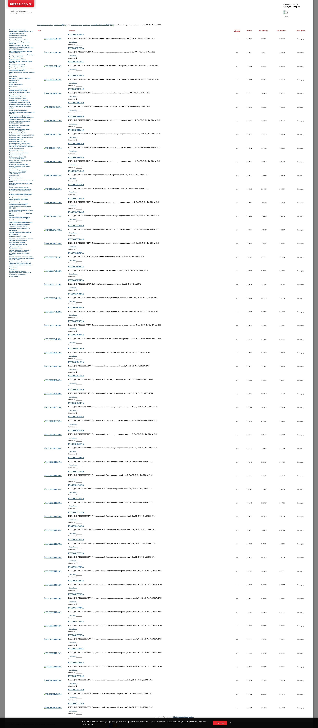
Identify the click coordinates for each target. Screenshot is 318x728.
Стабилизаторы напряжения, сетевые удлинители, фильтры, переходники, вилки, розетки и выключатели (21, 194)
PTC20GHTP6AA (76, 635)
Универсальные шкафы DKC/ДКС (20, 119)
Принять (220, 723)
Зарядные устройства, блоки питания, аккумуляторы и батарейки (21, 239)
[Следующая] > (179, 717)
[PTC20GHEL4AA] (53, 394)
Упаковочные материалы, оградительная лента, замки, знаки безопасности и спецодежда (20, 272)
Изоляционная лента (15, 248)
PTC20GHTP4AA (76, 608)
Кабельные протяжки (16, 177)
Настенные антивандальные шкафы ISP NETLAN (22, 112)
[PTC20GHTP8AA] (52, 667)
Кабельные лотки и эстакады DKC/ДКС (22, 135)
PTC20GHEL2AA (76, 362)
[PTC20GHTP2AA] (52, 585)
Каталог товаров (21, 16)
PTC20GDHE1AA (76, 89)
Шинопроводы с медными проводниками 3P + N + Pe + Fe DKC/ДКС (91, 25)
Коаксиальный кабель (16, 155)
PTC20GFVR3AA (76, 321)
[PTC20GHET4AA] (53, 448)
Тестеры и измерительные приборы (20, 232)
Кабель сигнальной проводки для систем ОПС (19, 167)
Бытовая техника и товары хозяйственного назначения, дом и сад (21, 30)
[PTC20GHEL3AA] (53, 380)
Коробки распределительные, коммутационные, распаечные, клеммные (19, 199)
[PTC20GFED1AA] (52, 257)
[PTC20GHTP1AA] (52, 571)
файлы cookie (99, 722)
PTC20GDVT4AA (76, 239)
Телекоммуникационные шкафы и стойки (20, 107)
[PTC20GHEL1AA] (53, 353)
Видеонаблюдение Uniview (17, 59)
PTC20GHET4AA (76, 444)
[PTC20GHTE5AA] (53, 517)
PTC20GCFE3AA (76, 62)
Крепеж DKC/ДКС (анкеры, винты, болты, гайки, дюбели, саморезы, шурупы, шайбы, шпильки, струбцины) (21, 145)
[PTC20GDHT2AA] (53, 134)
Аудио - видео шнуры (16, 84)
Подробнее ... (73, 42)
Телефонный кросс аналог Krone (19, 102)
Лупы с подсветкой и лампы (18, 236)
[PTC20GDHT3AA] (53, 148)
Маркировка (13, 269)
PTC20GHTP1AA (76, 567)
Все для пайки (13, 234)
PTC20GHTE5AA (76, 512)
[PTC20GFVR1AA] (53, 298)
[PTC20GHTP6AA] (52, 639)
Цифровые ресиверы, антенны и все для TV (22, 73)
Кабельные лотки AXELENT (18, 141)
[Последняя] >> (189, 717)
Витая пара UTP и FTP (16, 150)
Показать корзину (256, 15)
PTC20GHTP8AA (76, 662)
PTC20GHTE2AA (76, 471)
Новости (30, 16)
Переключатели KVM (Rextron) (19, 45)
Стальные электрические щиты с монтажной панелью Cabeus (19, 225)
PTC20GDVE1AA (76, 171)
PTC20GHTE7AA (76, 539)
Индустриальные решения (17, 96)
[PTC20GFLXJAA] (52, 284)
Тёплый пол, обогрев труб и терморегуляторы (18, 245)
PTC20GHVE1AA (76, 676)
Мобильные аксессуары (16, 33)
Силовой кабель (14, 175)
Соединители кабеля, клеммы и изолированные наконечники (19, 203)
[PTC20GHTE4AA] (53, 503)
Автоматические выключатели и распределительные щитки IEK (19, 218)
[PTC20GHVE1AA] (53, 680)
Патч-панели (13, 86)
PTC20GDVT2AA (76, 212)
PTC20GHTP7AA (76, 649)
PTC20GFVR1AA (76, 294)
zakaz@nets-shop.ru (291, 7)
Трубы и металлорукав (16, 148)
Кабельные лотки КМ (16, 139)
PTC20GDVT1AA (76, 198)
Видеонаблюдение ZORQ (17, 64)
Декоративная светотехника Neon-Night (21, 54)
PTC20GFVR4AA (76, 335)
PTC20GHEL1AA (76, 348)
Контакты (50, 16)
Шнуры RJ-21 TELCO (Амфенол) (19, 78)
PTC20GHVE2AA (76, 690)
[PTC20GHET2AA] (53, 421)
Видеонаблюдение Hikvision (17, 67)
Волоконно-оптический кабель (18, 153)
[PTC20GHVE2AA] (53, 694)
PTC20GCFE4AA (76, 75)
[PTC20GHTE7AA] (53, 544)
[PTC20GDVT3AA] (53, 230)
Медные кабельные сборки (17, 98)
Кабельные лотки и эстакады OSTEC (21, 137)
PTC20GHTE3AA (76, 485)
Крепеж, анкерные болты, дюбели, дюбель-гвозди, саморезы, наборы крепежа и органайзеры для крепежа (20, 263)
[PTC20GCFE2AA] (52, 52)
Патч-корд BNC (14, 80)
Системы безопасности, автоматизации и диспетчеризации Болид (21, 69)
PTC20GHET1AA (76, 403)
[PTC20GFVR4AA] (53, 339)
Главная (11, 16)
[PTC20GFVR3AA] (53, 325)
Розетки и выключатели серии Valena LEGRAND (20, 184)
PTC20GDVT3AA (76, 226)
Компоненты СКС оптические (18, 100)
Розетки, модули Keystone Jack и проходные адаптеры (19, 93)
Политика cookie (81, 16)
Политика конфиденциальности (64, 16)
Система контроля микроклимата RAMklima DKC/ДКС (19, 122)
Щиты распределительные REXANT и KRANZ (21, 214)
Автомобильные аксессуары (18, 35)
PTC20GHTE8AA (76, 553)
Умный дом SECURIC (16, 57)
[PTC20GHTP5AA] (52, 626)
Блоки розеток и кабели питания (19, 125)
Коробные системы (15, 127)
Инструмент (13, 230)
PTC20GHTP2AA (76, 580)
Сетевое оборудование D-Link (18, 39)
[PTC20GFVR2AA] (53, 312)
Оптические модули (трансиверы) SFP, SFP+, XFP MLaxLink (21, 48)
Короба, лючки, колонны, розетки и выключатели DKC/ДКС (20, 130)
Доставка (37, 16)
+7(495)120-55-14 (290, 4)
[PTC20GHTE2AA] (53, 476)
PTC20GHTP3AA (76, 594)
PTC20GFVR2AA (76, 307)
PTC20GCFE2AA (76, 48)
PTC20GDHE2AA (76, 103)
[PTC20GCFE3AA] (52, 66)
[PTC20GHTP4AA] (52, 612)
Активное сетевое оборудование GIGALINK (19, 42)
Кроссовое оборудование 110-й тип (20, 104)
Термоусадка (13, 267)
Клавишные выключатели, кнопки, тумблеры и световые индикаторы (20, 189)
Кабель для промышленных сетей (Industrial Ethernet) (20, 161)
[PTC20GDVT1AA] (53, 203)
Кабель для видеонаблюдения (18, 164)
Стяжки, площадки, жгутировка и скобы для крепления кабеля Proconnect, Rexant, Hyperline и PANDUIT (19, 252)
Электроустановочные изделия (18, 187)
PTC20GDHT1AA (76, 116)
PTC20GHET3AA (76, 430)
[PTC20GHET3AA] (53, 435)
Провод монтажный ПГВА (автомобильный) (17, 172)
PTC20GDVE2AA (76, 185)
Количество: (71, 44)
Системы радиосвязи (15, 37)
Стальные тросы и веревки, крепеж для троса (21, 180)
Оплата (44, 16)
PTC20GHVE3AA (76, 703)
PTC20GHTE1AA (76, 458)
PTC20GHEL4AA (76, 389)
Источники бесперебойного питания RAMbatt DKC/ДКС (20, 51)
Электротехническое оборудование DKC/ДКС (20, 207)
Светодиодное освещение (17, 242)
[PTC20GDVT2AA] (53, 216)
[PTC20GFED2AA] (52, 271)
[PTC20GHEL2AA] (53, 366)
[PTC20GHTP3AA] (52, 598)
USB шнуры (13, 82)
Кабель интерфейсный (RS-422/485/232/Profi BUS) (17, 157)
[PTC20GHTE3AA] (53, 489)
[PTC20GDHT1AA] (53, 121)
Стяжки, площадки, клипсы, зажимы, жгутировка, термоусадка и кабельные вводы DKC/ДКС (21, 258)
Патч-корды (13, 76)
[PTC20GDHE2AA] (53, 107)
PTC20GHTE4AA (76, 499)
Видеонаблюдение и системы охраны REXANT (20, 61)
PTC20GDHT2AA (76, 130)
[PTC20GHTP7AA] (52, 653)
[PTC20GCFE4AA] (52, 80)
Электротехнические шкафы (18, 110)
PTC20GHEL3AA (76, 376)
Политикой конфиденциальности (180, 722)
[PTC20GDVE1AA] (53, 175)
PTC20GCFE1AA (76, 34)
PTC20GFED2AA (76, 266)
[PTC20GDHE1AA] (53, 93)
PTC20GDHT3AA (76, 144)
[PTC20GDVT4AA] (53, 244)
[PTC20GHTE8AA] (53, 557)
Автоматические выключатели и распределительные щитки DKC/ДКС (21, 221)
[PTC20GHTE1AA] (53, 462)
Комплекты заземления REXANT (19, 228)
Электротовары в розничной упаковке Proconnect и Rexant (21, 210)
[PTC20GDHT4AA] (53, 162)
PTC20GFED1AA (76, 253)
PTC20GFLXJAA (76, 280)
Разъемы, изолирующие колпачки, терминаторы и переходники (20, 89)
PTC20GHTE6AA (76, 526)
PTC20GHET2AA (76, 417)
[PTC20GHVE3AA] (53, 708)
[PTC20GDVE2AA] (53, 189)
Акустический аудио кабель (17, 170)
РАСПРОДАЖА (14, 276)
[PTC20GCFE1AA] (52, 39)
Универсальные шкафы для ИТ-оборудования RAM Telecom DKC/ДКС (21, 116)
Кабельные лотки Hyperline (18, 133)
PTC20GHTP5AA (76, 621)
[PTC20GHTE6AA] (53, 530)
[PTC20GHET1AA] (53, 407)
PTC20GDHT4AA (76, 157)
